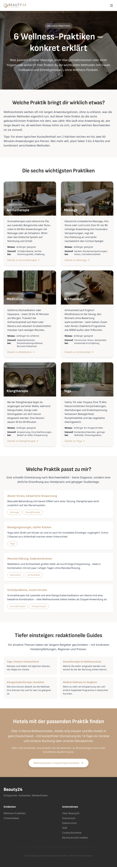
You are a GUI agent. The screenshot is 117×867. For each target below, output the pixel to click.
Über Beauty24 (70, 813)
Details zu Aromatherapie (22, 260)
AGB (64, 828)
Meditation (15, 574)
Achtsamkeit (33, 574)
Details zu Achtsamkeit (78, 352)
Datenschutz (69, 823)
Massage (14, 512)
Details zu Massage (76, 260)
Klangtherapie (32, 512)
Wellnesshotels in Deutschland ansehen (56, 763)
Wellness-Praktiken (15, 813)
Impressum (68, 818)
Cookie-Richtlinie (71, 832)
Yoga (12, 543)
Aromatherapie (17, 606)
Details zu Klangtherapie (21, 441)
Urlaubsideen (11, 818)
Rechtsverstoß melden (75, 837)
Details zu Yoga (73, 441)
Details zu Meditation (19, 352)
